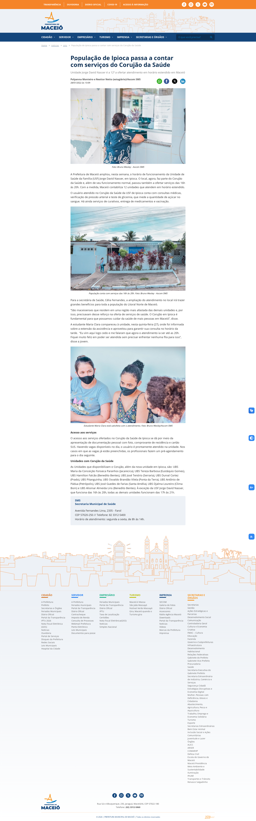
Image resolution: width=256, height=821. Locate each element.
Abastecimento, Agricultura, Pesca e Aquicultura (197, 707)
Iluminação (193, 772)
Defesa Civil (193, 754)
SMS (77, 500)
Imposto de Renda (80, 617)
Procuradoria (194, 663)
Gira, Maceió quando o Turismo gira (140, 613)
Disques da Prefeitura (52, 639)
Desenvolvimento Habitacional (196, 650)
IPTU (102, 611)
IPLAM (191, 775)
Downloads (164, 617)
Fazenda (192, 639)
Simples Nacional (108, 626)
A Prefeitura (47, 602)
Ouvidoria (73, 4)
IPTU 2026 (46, 620)
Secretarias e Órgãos (150, 37)
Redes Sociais (48, 642)
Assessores (164, 611)
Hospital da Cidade (50, 648)
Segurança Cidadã (197, 685)
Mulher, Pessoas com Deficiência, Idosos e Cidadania (198, 698)
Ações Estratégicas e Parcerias (198, 613)
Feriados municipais (81, 605)
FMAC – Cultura (195, 632)
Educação (192, 635)
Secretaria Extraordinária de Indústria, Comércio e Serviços (200, 679)
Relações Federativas (198, 654)
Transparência (52, 4)
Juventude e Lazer (196, 738)
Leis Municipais (49, 645)
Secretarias (193, 604)
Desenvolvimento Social (199, 617)
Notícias (45, 630)
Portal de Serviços (50, 636)
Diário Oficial (93, 4)
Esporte (191, 723)
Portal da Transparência (53, 617)
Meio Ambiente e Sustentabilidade (196, 768)
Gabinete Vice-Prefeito (199, 660)
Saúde (191, 667)
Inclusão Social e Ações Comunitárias (199, 734)
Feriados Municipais (51, 611)
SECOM (163, 602)
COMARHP (193, 750)
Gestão (191, 607)
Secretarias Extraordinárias (201, 726)
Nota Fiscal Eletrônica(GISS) (113, 620)
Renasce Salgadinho (198, 782)
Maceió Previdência (197, 763)
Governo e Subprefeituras (200, 642)
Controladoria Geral (197, 623)
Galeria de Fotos (167, 605)
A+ (251, 487)
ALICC (190, 744)
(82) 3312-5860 (133, 807)
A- (251, 536)
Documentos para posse (83, 633)
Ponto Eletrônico (79, 626)
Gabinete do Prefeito (198, 657)
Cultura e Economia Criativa (197, 628)
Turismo (192, 719)
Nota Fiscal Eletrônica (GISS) (52, 625)
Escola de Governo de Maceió (198, 759)
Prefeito (45, 605)
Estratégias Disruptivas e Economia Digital (200, 690)
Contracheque (78, 614)
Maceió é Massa (137, 602)
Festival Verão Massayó (140, 608)
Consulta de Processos (82, 620)
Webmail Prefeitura (81, 623)
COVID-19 (112, 4)
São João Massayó (138, 605)
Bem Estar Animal (196, 729)
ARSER (191, 747)
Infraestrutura (195, 645)
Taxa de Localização (109, 614)
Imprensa (164, 633)
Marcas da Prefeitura (169, 630)
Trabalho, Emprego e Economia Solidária (198, 715)
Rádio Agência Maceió (170, 614)
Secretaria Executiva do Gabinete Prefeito (199, 672)
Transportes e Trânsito (199, 778)
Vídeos (162, 626)
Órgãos (191, 741)
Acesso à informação (135, 4)
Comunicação (194, 620)
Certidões (104, 617)
